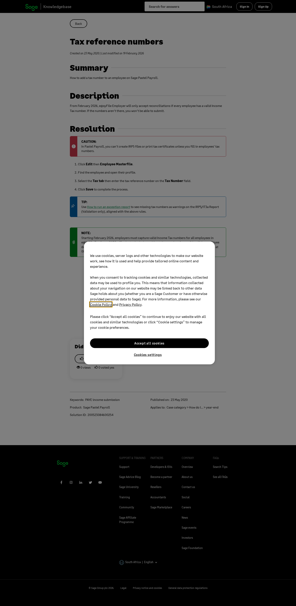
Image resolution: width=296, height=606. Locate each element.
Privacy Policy (130, 304)
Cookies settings (148, 355)
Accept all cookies (149, 343)
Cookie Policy (101, 304)
